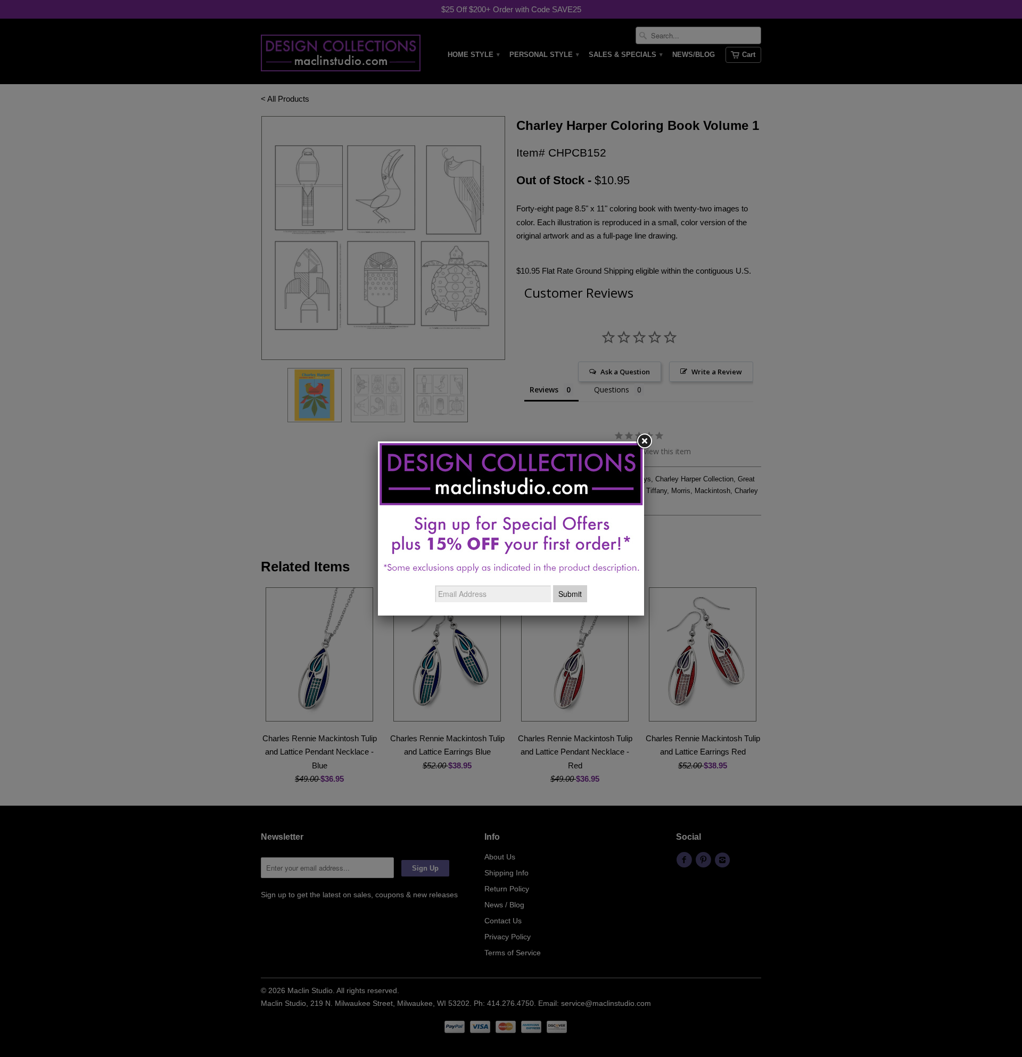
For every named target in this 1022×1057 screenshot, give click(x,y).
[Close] (644, 441)
